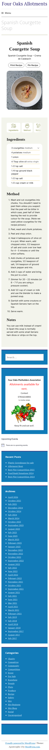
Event (10, 672)
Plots (10, 687)
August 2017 (14, 634)
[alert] (24, 445)
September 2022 (16, 560)
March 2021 (13, 610)
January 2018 (14, 627)
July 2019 (12, 617)
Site (10, 701)
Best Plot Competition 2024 (21, 476)
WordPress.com (32, 746)
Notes (38, 130)
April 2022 (13, 574)
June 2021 (13, 599)
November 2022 (15, 553)
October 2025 (14, 500)
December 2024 (15, 507)
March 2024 (13, 518)
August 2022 (14, 564)
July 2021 (12, 596)
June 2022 (13, 571)
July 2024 (12, 514)
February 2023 (15, 543)
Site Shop (12, 708)
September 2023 (16, 525)
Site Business (14, 704)
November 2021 (15, 581)
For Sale (12, 676)
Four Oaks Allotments (24, 4)
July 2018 (12, 620)
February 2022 (15, 578)
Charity (11, 658)
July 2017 (12, 638)
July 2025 (12, 504)
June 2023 (13, 536)
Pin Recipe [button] (33, 65)
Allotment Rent (15, 466)
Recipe (11, 694)
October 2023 (14, 521)
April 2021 (13, 606)
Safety (11, 697)
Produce (12, 690)
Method (27, 130)
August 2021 (14, 592)
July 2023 (12, 532)
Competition (14, 669)
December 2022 (15, 550)
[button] (38, 148)
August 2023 (14, 529)
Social (11, 711)
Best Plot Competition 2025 (21, 469)
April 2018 (13, 624)
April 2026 (13, 497)
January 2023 (14, 546)
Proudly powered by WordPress (20, 743)
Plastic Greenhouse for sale (21, 462)
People (11, 683)
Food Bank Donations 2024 (20, 473)
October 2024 (14, 511)
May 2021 (12, 603)
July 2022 (12, 567)
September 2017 (16, 631)
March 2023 (13, 539)
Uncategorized (15, 715)
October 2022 (14, 557)
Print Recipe (16, 65)
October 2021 (14, 585)
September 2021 (16, 589)
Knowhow (12, 679)
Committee (13, 662)
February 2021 (15, 613)
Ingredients (13, 130)
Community (13, 665)
